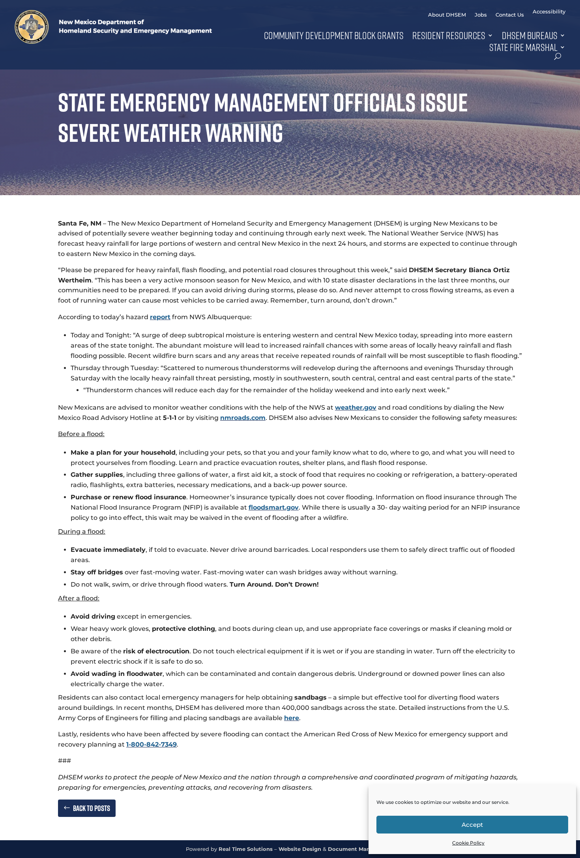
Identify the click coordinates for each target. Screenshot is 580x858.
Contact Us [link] (510, 15)
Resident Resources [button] (448, 35)
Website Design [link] (300, 849)
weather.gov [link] (355, 407)
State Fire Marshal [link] (523, 47)
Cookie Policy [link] (468, 843)
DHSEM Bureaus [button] (530, 35)
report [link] (160, 317)
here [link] (291, 718)
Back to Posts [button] (91, 808)
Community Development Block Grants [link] (334, 35)
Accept (472, 824)
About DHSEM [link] (447, 15)
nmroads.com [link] (243, 417)
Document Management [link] (361, 849)
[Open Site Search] (557, 56)
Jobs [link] (481, 15)
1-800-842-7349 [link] (151, 744)
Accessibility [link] (549, 12)
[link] (113, 41)
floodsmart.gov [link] (274, 507)
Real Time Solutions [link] (246, 849)
